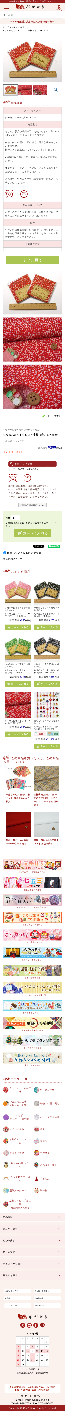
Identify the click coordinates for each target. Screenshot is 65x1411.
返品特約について (13, 559)
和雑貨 (43, 1190)
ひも (42, 1129)
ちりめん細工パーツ (20, 1165)
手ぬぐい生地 (17, 1153)
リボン (43, 1141)
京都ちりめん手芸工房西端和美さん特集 (20, 1204)
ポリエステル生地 (49, 1117)
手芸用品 (45, 1178)
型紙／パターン (18, 1190)
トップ (6, 27)
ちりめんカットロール (20, 1141)
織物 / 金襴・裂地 (49, 1103)
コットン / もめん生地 (20, 1090)
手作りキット (47, 1153)
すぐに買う (32, 260)
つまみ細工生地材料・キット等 (18, 1103)
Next (56, 62)
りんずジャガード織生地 (19, 1117)
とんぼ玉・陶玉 (48, 1165)
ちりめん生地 (18, 27)
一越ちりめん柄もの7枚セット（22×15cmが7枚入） (18, 798)
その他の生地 (17, 1129)
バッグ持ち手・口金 (20, 1179)
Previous (9, 62)
